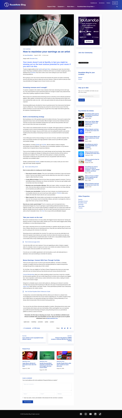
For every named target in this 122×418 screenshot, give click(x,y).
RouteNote (33, 72)
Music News (70, 6)
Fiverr (43, 211)
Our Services (101, 2)
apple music (26, 321)
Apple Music (47, 69)
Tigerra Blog (81, 206)
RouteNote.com (94, 2)
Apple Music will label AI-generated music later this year (29, 365)
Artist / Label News (27, 49)
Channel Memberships (28, 274)
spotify (46, 321)
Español (80, 77)
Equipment (61, 6)
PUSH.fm (59, 193)
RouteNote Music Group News (85, 6)
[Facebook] (62, 328)
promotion (40, 321)
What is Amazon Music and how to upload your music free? (92, 138)
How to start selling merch (31, 166)
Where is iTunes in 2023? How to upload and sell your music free (91, 177)
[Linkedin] (67, 328)
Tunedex (80, 208)
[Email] (70, 328)
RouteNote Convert (83, 201)
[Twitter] (64, 328)
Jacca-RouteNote (28, 55)
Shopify (37, 161)
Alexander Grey (33, 58)
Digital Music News (26, 361)
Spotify (40, 69)
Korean (80, 79)
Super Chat (26, 286)
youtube (52, 321)
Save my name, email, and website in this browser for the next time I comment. (43, 397)
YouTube (44, 144)
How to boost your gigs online (32, 241)
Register (115, 2)
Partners (108, 2)
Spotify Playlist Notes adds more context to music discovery (64, 365)
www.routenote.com (52, 318)
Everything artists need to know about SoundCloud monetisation (92, 115)
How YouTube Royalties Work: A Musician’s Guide (37, 291)
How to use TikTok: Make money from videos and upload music (91, 123)
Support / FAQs (51, 6)
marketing (33, 321)
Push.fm (80, 199)
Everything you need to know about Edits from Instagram (91, 146)
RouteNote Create (82, 202)
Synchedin (81, 204)
